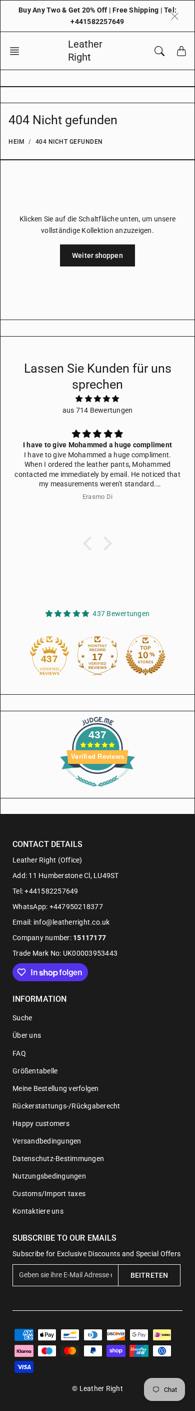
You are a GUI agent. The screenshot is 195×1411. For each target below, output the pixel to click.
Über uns (26, 1035)
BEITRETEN (149, 1275)
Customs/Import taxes (49, 1194)
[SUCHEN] (159, 51)
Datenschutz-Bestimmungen (58, 1159)
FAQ (19, 1053)
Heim (16, 141)
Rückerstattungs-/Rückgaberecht (66, 1106)
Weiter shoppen (97, 255)
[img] (97, 399)
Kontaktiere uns (38, 1211)
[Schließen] (174, 16)
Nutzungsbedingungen (49, 1176)
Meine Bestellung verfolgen (55, 1088)
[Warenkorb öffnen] (181, 51)
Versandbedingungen (47, 1141)
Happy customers (41, 1123)
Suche (22, 1018)
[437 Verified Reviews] (97, 792)
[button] (17, 51)
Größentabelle (35, 1071)
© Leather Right (97, 1388)
